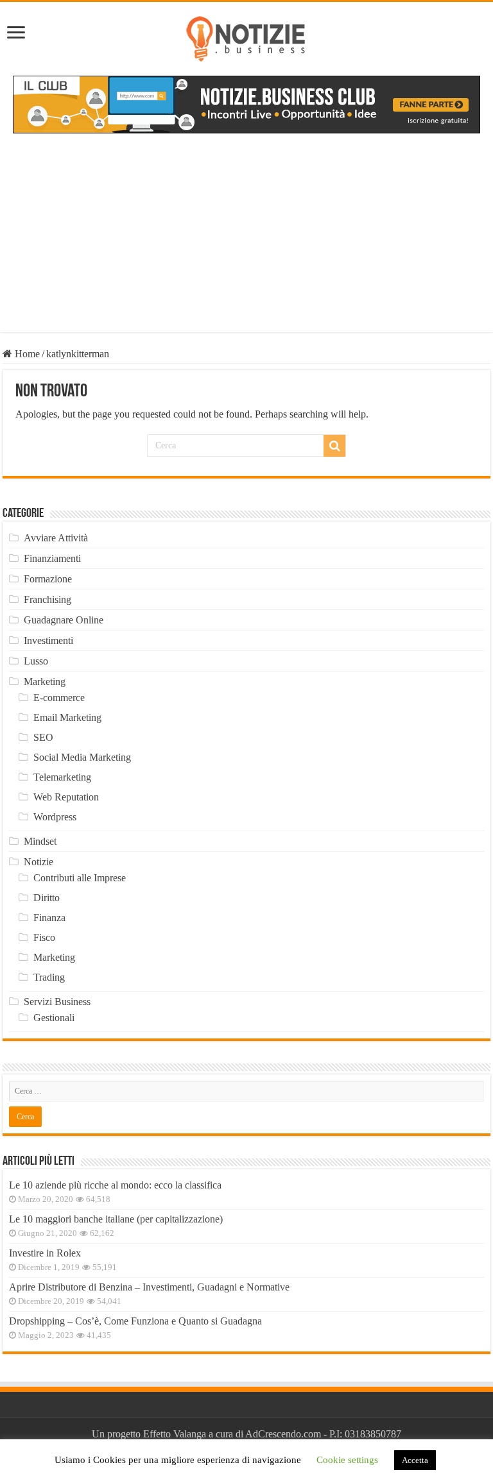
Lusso (36, 661)
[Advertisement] (246, 242)
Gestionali (53, 1017)
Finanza (49, 917)
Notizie (38, 861)
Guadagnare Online (63, 619)
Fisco (44, 937)
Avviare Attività (56, 537)
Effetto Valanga (174, 1433)
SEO (43, 737)
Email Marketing (67, 717)
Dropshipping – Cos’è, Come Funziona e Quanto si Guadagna (135, 1321)
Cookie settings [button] (347, 1460)
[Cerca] (334, 446)
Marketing (44, 681)
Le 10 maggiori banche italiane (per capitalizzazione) (116, 1219)
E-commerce (59, 697)
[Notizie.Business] (246, 36)
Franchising (47, 599)
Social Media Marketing (82, 757)
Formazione (48, 578)
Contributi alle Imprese (79, 877)
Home (26, 353)
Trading (49, 977)
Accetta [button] (415, 1460)
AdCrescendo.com (283, 1433)
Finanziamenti (52, 558)
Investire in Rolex (45, 1253)
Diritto (46, 897)
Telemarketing (62, 777)
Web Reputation (66, 796)
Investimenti (48, 640)
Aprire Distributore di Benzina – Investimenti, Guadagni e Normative (149, 1287)
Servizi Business (57, 1001)
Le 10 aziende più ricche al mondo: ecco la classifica (115, 1185)
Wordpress (54, 816)
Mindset (40, 841)
